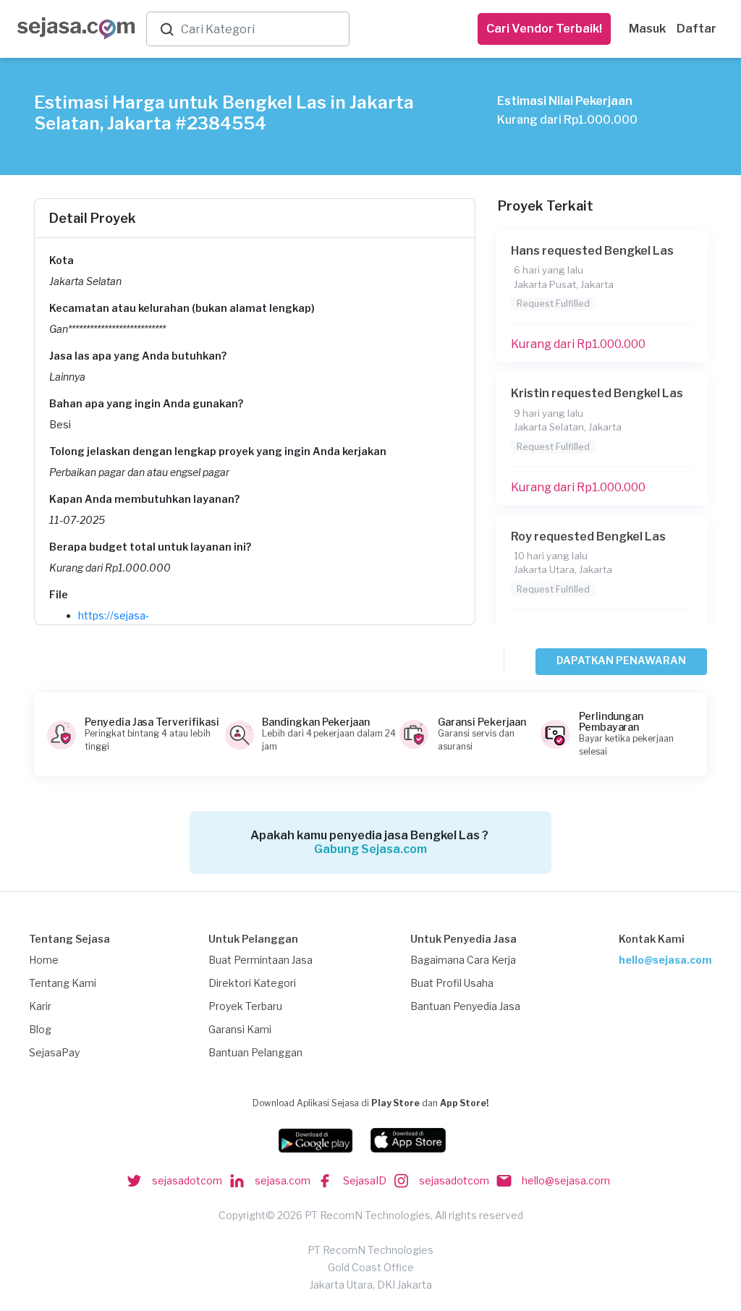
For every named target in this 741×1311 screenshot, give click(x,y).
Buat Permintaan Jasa (260, 960)
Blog (40, 1029)
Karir (40, 1006)
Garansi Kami (239, 1029)
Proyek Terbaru (245, 1006)
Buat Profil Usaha (452, 983)
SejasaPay (54, 1052)
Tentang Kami (62, 983)
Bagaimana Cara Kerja (463, 960)
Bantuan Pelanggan (255, 1052)
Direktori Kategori (252, 983)
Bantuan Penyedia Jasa (465, 1006)
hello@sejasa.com (665, 960)
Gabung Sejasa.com (370, 849)
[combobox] (262, 29)
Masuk (647, 28)
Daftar (696, 28)
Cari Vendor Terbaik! (544, 28)
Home (44, 960)
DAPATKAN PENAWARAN (621, 660)
